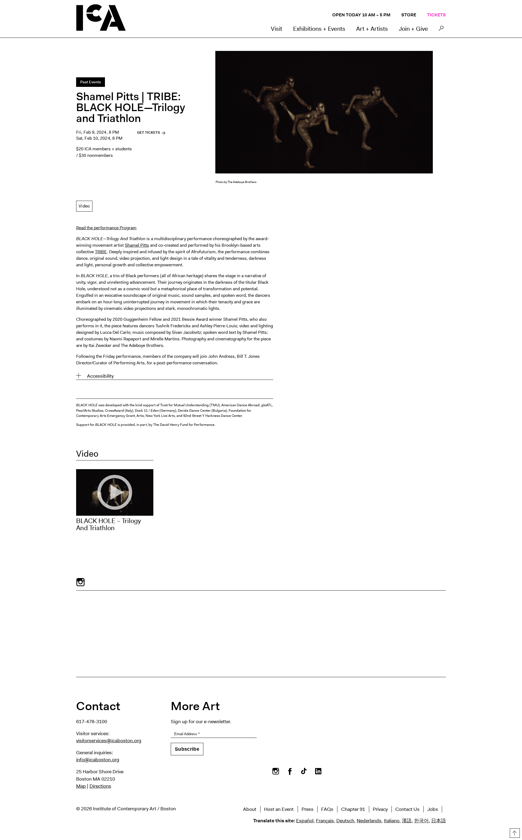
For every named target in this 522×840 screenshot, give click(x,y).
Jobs (432, 809)
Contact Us (407, 809)
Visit (276, 29)
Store (408, 15)
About (249, 809)
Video (84, 206)
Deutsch (345, 820)
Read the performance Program (106, 228)
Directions (100, 786)
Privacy (380, 809)
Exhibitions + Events (319, 29)
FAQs (327, 809)
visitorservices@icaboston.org (108, 740)
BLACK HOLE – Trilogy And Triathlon (108, 524)
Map (81, 786)
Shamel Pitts (137, 245)
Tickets (436, 15)
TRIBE (101, 252)
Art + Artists (372, 29)
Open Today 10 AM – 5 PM (361, 15)
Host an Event (279, 809)
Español (304, 820)
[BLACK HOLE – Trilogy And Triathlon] (114, 492)
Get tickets (149, 132)
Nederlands (369, 820)
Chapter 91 (353, 809)
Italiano (391, 820)
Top (514, 832)
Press (307, 809)
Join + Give (413, 29)
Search (441, 30)
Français (325, 820)
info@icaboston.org (97, 759)
